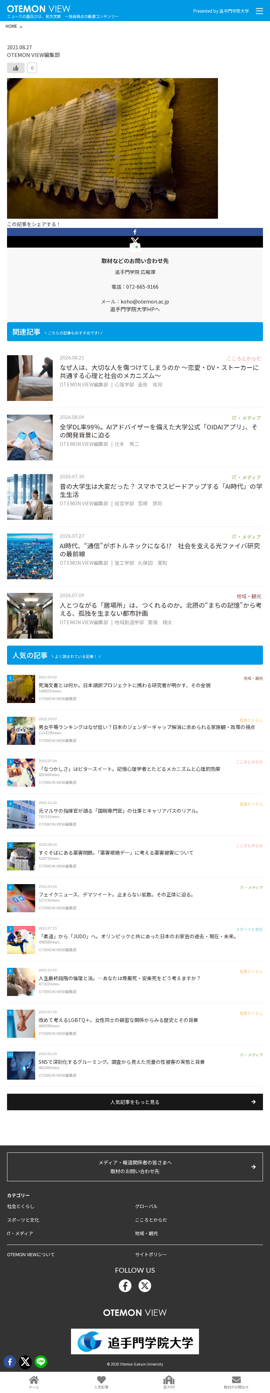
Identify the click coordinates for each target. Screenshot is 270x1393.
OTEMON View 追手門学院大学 (38, 7)
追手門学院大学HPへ (135, 309)
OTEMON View (135, 1311)
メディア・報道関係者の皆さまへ (135, 1167)
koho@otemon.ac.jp (145, 301)
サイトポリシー (151, 1254)
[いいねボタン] (16, 68)
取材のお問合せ (236, 1386)
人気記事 (101, 1386)
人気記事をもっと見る (135, 1101)
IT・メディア (20, 1233)
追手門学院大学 (234, 11)
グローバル (146, 1206)
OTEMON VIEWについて (31, 1254)
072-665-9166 (142, 286)
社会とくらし (20, 1206)
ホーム (33, 1386)
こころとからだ (151, 1219)
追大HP (169, 1386)
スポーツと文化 (23, 1219)
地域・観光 (146, 1233)
